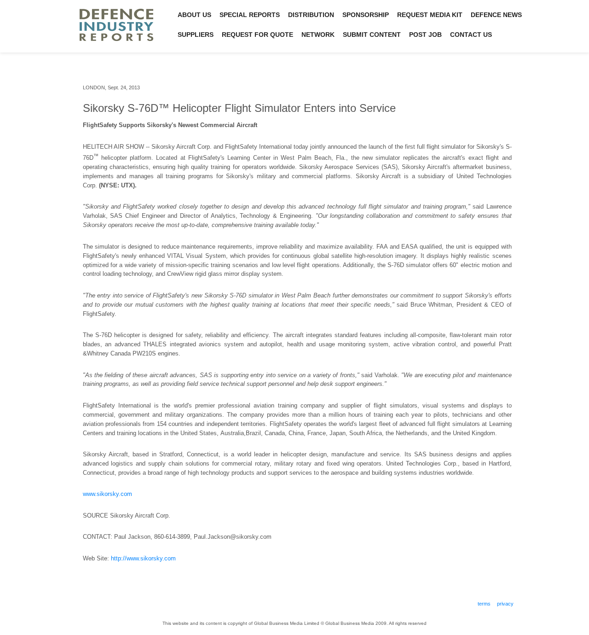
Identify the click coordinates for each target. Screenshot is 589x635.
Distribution (311, 14)
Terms (484, 603)
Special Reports (249, 14)
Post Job (425, 34)
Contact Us (471, 34)
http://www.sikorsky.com (143, 558)
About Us (194, 14)
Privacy (505, 603)
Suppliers (196, 34)
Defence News (496, 14)
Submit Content (372, 34)
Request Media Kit (429, 14)
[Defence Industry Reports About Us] (116, 45)
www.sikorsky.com (107, 493)
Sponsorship (365, 14)
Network (318, 34)
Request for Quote (257, 34)
